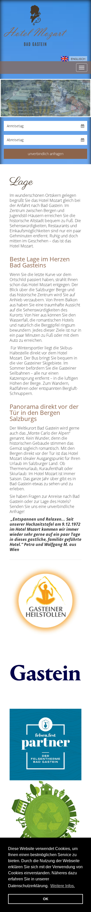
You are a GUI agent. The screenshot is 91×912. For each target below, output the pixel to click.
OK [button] (45, 899)
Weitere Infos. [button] (62, 886)
